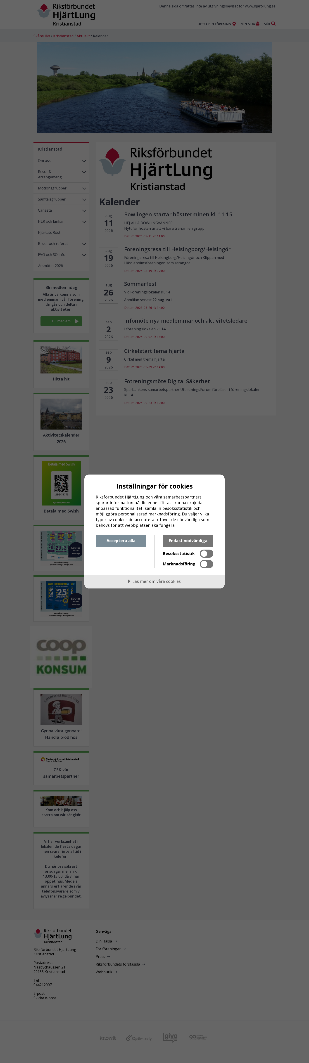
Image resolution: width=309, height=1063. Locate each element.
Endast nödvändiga (188, 540)
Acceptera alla (121, 540)
